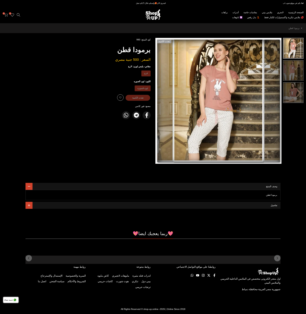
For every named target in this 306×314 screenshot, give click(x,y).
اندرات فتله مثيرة (141, 275)
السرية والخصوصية (76, 275)
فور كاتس (139, 106)
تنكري (135, 281)
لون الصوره (142, 89)
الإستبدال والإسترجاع (51, 275)
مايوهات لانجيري (120, 275)
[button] (120, 97)
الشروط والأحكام (77, 281)
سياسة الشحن (56, 281)
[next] (162, 101)
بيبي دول (146, 281)
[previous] (275, 101)
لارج (145, 74)
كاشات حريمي (105, 281)
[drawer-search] (18, 15)
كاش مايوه (103, 275)
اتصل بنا (42, 281)
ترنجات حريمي (143, 287)
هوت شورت (122, 281)
